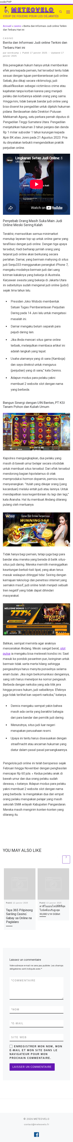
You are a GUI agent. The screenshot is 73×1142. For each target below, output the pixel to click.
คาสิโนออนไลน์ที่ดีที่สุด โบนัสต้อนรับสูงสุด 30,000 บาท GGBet (52, 910)
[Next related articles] (66, 859)
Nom (15, 1009)
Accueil (7, 26)
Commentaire (23, 980)
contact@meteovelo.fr (36, 1124)
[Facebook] (36, 1134)
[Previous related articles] (58, 859)
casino (17, 26)
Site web (19, 1037)
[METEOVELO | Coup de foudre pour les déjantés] (6, 9)
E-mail (17, 1023)
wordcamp (13, 53)
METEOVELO (41, 1118)
